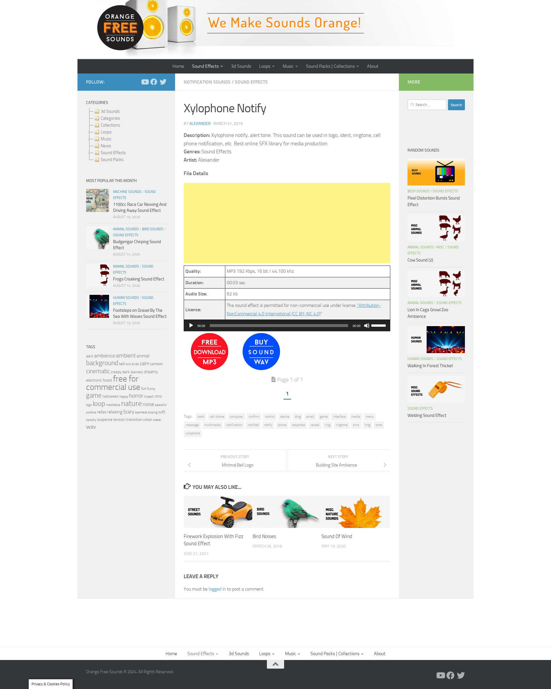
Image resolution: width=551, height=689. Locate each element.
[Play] (191, 325)
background (102, 363)
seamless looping (146, 412)
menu (370, 417)
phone (282, 425)
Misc (440, 247)
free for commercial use (113, 383)
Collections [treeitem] (110, 125)
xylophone (193, 433)
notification (234, 425)
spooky (91, 420)
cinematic (98, 371)
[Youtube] (144, 81)
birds (135, 364)
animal (143, 356)
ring (327, 425)
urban (147, 419)
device (284, 417)
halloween (110, 396)
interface (339, 417)
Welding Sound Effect (427, 415)
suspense (104, 419)
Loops (264, 66)
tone (379, 425)
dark (126, 371)
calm (144, 363)
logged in (217, 589)
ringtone (342, 425)
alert (201, 417)
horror (136, 396)
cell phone (217, 417)
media (355, 417)
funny (151, 389)
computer (236, 417)
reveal (315, 425)
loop (99, 403)
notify (268, 425)
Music (288, 66)
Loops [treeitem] (106, 132)
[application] (287, 325)
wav (91, 426)
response (298, 425)
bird (128, 364)
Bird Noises (264, 536)
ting (367, 425)
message (192, 425)
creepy (116, 372)
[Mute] (367, 325)
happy (124, 396)
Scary (128, 412)
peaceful (160, 405)
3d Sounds (241, 66)
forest (107, 380)
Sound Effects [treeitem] (113, 152)
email (310, 417)
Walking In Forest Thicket (430, 365)
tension (119, 419)
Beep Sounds (419, 191)
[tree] (126, 135)
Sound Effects (205, 66)
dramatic (137, 372)
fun (143, 388)
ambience (104, 356)
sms (356, 425)
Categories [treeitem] (110, 118)
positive (91, 412)
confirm (254, 417)
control (270, 417)
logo (89, 405)
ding (298, 417)
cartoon (156, 363)
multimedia (212, 425)
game (324, 417)
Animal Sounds (126, 229)
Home (178, 66)
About (373, 66)
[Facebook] (153, 81)
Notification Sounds (207, 82)
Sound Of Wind (336, 536)
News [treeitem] (106, 145)
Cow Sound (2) (420, 260)
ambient (126, 355)
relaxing (114, 412)
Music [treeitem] (106, 139)
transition (134, 419)
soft (161, 412)
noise (148, 404)
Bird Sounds (152, 229)
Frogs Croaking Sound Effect (138, 279)
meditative (113, 405)
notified (253, 425)
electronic (94, 380)
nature (131, 403)
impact (149, 396)
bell (122, 363)
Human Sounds (126, 298)
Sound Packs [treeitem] (112, 159)
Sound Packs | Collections (330, 66)
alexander (200, 123)
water (157, 420)
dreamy (151, 371)
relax (101, 412)
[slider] (379, 325)
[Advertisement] (287, 223)
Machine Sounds (127, 192)
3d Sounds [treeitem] (110, 111)
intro (158, 396)
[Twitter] (163, 81)
